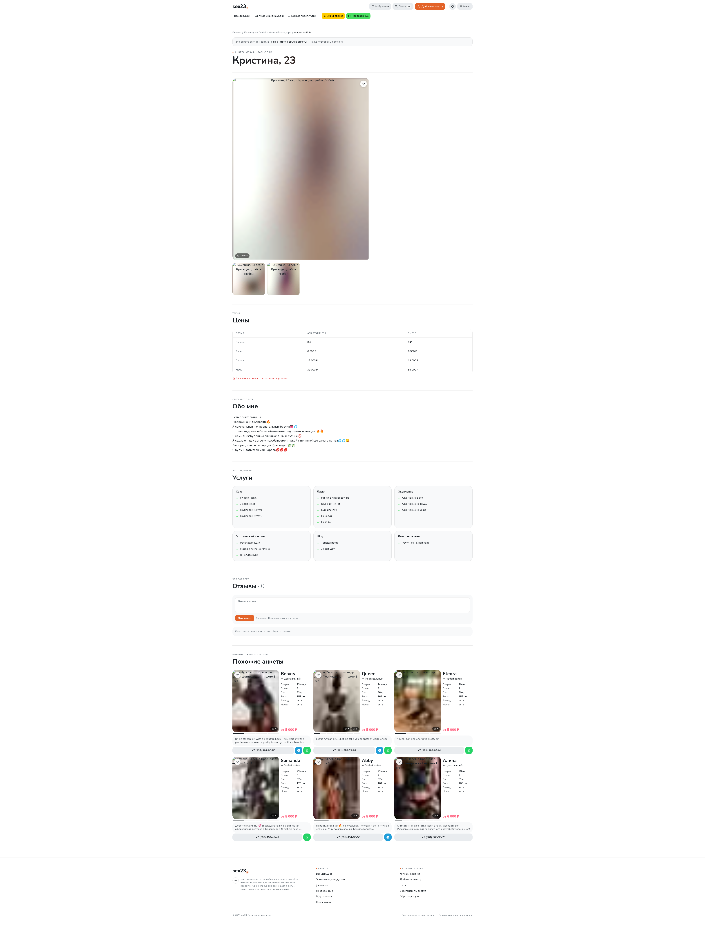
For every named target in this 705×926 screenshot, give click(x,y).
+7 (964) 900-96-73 (433, 837)
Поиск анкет (323, 902)
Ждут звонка (324, 896)
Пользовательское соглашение (418, 915)
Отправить (244, 618)
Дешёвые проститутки (302, 16)
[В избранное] (363, 84)
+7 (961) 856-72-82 (344, 750)
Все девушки (242, 16)
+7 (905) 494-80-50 (263, 750)
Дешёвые (322, 885)
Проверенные (324, 891)
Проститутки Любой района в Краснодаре (267, 32)
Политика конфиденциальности (455, 915)
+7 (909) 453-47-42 (267, 837)
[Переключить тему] (452, 6)
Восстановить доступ (413, 891)
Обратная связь (409, 896)
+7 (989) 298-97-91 (429, 750)
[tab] (238, 733)
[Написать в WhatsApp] (307, 750)
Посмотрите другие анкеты (290, 41)
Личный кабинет (410, 874)
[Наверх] (697, 918)
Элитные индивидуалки (269, 16)
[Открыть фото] (248, 279)
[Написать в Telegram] (298, 750)
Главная (236, 32)
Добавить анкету (410, 879)
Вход (403, 885)
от (289, 730)
